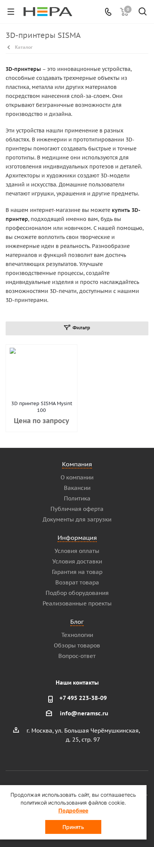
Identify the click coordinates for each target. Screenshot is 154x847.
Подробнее (73, 810)
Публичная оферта (77, 508)
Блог (77, 621)
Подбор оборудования (77, 592)
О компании (77, 477)
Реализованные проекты (77, 603)
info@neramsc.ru (84, 713)
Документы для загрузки (77, 519)
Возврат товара (77, 582)
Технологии (77, 634)
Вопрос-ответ (77, 655)
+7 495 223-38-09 (83, 697)
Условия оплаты (77, 550)
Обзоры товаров (77, 645)
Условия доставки (77, 561)
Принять (73, 827)
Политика (77, 498)
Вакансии (77, 487)
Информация (77, 537)
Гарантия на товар (77, 571)
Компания (77, 464)
